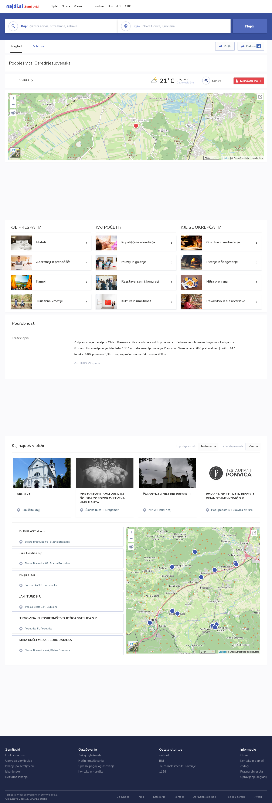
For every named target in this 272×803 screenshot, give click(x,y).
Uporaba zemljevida (18, 761)
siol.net (100, 6)
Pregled (16, 46)
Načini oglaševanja (91, 761)
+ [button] (13, 98)
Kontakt (179, 797)
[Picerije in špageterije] (221, 262)
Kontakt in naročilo (90, 772)
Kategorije (159, 797)
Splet (54, 6)
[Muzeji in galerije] (136, 262)
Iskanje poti (13, 772)
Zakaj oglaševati (89, 755)
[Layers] (15, 152)
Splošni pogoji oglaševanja (96, 766)
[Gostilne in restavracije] (221, 243)
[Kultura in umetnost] (136, 301)
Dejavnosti (123, 797)
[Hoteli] (51, 243)
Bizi (110, 6)
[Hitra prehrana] (221, 282)
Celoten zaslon (260, 96)
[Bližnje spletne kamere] (206, 80)
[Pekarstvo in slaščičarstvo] (221, 301)
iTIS (118, 6)
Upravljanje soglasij (253, 777)
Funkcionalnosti (15, 755)
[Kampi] (51, 282)
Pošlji (227, 46)
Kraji (141, 797)
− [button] (13, 104)
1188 (128, 6)
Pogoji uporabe (236, 797)
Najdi (249, 26)
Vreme (78, 6)
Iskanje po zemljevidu (19, 766)
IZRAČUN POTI (250, 81)
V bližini (38, 46)
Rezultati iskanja (16, 777)
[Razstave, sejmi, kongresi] (136, 282)
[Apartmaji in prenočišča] (51, 262)
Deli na (251, 46)
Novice (66, 6)
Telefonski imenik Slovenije (177, 766)
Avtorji (244, 766)
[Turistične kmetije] (51, 301)
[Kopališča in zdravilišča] (136, 243)
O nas (244, 755)
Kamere (216, 81)
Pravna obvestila (251, 772)
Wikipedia (94, 363)
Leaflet (226, 158)
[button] (13, 112)
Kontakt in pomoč (252, 761)
